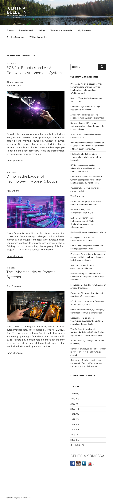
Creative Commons (15, 37)
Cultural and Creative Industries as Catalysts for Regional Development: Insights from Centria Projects (86, 363)
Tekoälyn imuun (77, 196)
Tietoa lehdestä (26, 30)
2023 (72, 424)
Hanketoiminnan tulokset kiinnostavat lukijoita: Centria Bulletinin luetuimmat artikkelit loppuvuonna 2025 (87, 145)
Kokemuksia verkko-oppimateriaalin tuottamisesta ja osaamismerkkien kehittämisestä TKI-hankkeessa (86, 179)
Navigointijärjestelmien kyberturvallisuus (88, 232)
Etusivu (10, 30)
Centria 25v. (75, 445)
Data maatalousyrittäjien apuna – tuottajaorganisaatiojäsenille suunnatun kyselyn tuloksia (87, 126)
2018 (72, 398)
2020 (72, 409)
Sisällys (41, 30)
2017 (72, 393)
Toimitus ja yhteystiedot (61, 30)
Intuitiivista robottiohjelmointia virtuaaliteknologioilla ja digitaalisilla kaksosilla (85, 157)
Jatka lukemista (15, 160)
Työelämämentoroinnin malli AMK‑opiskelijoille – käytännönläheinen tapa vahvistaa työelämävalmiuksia (87, 332)
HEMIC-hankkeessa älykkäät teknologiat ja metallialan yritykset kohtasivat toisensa (85, 168)
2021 (72, 414)
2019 (72, 404)
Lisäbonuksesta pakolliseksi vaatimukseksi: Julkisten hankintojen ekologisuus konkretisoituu (86, 321)
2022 (72, 419)
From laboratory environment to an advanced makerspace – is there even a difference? (88, 276)
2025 (72, 434)
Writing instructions (38, 37)
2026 (72, 440)
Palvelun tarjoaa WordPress (18, 497)
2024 (72, 429)
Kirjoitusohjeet (84, 30)
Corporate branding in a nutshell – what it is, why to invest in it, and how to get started (88, 352)
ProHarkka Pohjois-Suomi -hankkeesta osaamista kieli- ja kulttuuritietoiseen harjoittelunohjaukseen (87, 257)
